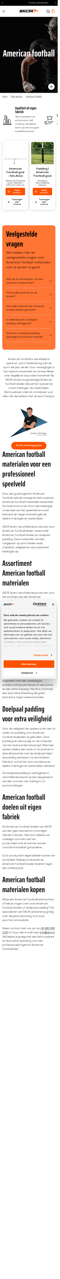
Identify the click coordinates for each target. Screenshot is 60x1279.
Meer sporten (16, 96)
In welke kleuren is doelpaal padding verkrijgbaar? (21, 322)
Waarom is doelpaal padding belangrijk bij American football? (24, 335)
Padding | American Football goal (42, 172)
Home (4, 96)
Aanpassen (27, 672)
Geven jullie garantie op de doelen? (21, 295)
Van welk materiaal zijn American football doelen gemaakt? (25, 308)
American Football (34, 96)
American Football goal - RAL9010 (15, 172)
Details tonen (41, 655)
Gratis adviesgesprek (29, 445)
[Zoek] (48, 11)
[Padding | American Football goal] (42, 153)
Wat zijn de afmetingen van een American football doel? (24, 281)
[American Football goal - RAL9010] (15, 153)
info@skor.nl (47, 932)
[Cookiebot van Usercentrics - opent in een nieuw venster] (34, 604)
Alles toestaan (28, 664)
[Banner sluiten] (53, 604)
